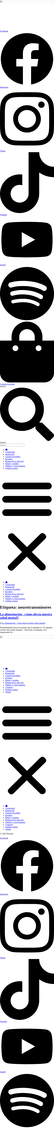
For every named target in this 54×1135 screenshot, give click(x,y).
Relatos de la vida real (14, 461)
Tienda (8, 692)
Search (3, 386)
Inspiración (9, 454)
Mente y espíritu (12, 464)
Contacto (9, 687)
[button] (27, 525)
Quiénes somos (11, 468)
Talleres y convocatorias (15, 466)
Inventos (8, 459)
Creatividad (10, 452)
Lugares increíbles (12, 457)
